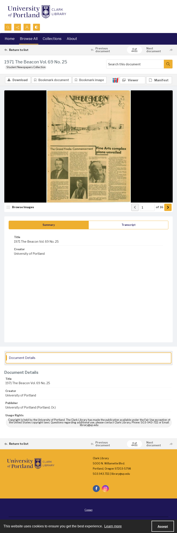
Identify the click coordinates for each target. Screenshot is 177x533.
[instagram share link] (105, 488)
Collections (52, 39)
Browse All (29, 39)
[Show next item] (168, 207)
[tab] (48, 225)
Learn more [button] (113, 526)
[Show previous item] (135, 207)
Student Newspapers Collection (26, 67)
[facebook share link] (96, 488)
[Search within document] (168, 64)
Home (10, 39)
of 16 (159, 207)
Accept (163, 526)
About (72, 39)
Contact (88, 509)
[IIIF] (115, 80)
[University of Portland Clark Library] (36, 11)
